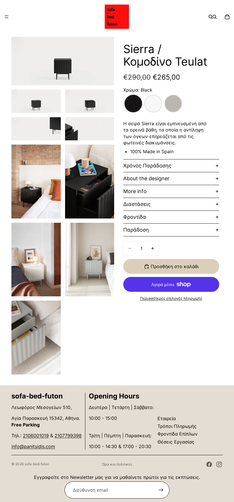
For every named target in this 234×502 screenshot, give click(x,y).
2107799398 (68, 435)
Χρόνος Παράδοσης (147, 166)
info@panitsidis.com (33, 446)
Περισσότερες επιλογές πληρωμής (171, 298)
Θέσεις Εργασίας (176, 442)
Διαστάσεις (137, 204)
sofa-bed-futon (37, 464)
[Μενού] (6, 16)
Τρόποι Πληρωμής (177, 426)
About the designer (146, 178)
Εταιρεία (167, 418)
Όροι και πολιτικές (117, 464)
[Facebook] (209, 464)
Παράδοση (136, 230)
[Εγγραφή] (161, 490)
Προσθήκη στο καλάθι (175, 266)
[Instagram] (219, 464)
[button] (133, 103)
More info (135, 191)
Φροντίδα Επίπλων (177, 434)
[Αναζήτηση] (210, 17)
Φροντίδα (134, 217)
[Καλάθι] (227, 17)
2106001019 (36, 435)
